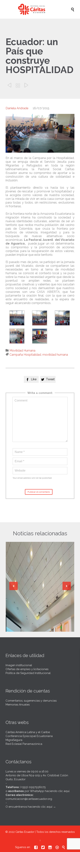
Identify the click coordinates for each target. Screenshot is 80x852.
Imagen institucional (19, 665)
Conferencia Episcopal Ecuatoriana (29, 736)
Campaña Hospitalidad (25, 354)
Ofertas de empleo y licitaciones (27, 669)
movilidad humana (55, 354)
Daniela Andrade (17, 108)
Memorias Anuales (18, 704)
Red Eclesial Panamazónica (24, 744)
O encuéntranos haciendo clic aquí (29, 806)
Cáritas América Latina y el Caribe (28, 732)
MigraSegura (14, 740)
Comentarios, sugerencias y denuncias (31, 700)
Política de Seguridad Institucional (28, 673)
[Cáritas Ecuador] (42, 9)
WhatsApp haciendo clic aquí (49, 791)
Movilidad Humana (22, 350)
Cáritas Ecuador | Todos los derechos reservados (45, 831)
